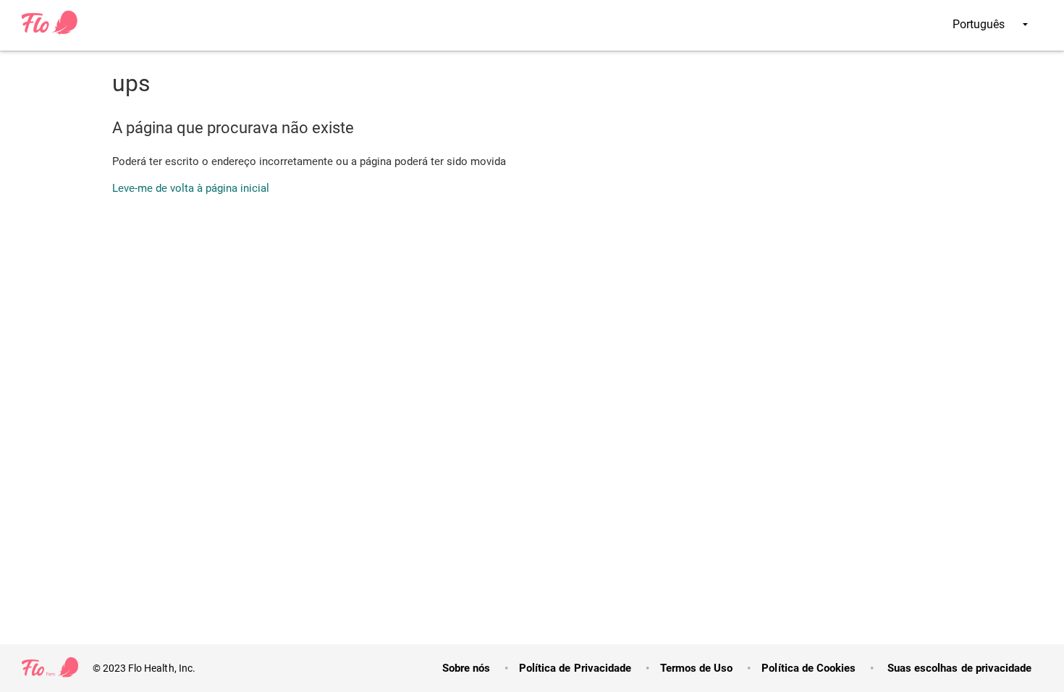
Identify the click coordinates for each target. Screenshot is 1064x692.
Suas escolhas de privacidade (957, 668)
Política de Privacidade (575, 668)
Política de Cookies (808, 668)
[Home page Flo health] (50, 31)
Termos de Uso (696, 668)
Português (980, 24)
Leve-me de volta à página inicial (190, 188)
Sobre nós (466, 668)
